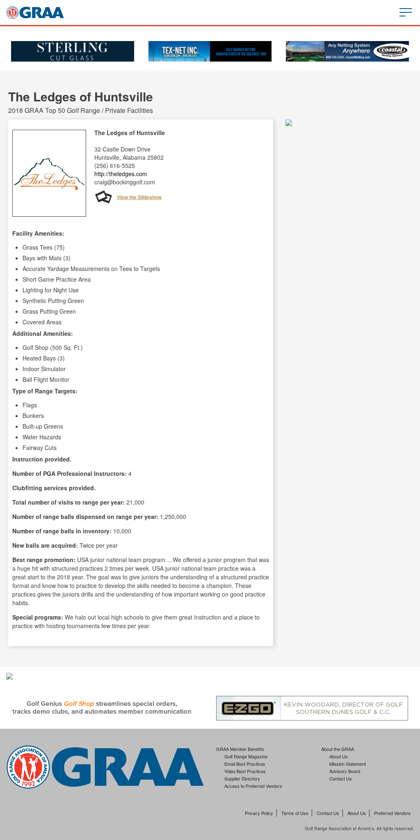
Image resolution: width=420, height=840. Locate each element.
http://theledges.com (120, 174)
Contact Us (340, 778)
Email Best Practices (244, 763)
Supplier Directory (242, 778)
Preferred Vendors (392, 813)
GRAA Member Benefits (240, 749)
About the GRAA (337, 749)
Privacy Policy (259, 813)
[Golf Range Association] (35, 12)
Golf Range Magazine (245, 756)
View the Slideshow (139, 197)
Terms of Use (294, 813)
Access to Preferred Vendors (253, 786)
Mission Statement (347, 763)
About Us (338, 756)
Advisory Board (344, 771)
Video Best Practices (245, 771)
